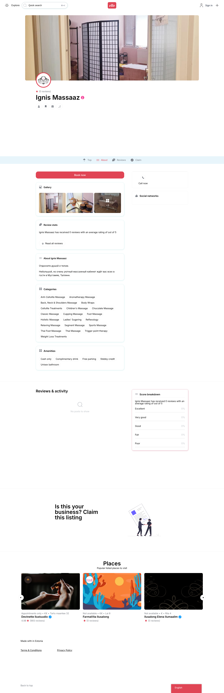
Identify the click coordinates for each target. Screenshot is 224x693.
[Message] (53, 106)
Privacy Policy (64, 650)
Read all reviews (54, 243)
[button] (217, 5)
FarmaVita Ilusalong (96, 616)
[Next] (203, 597)
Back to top (27, 685)
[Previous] (21, 597)
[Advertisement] (112, 132)
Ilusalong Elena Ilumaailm (161, 616)
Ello (112, 5)
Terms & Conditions (31, 650)
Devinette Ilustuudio (34, 616)
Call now (143, 183)
